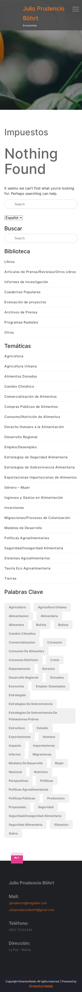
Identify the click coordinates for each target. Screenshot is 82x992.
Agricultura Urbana (20, 366)
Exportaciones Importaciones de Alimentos (40, 477)
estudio (42, 728)
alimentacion (19, 616)
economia (16, 686)
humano (49, 737)
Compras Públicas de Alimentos (31, 407)
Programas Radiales (21, 322)
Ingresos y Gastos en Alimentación (33, 497)
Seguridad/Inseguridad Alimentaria (33, 548)
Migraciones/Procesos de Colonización (37, 518)
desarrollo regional (23, 677)
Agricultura (14, 356)
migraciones (42, 754)
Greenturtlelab (41, 986)
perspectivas (18, 780)
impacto (15, 745)
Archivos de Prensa (20, 312)
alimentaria (49, 616)
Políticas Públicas (22, 798)
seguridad (46, 807)
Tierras (10, 578)
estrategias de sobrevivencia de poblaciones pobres (33, 716)
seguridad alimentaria (25, 824)
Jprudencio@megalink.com (28, 903)
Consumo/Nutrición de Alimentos (32, 417)
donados (57, 677)
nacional (15, 772)
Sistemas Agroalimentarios (27, 558)
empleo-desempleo (51, 686)
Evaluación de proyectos (25, 302)
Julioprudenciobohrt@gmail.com (31, 910)
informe (15, 754)
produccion (56, 798)
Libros (9, 262)
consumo (54, 642)
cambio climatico (22, 633)
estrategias (17, 695)
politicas (46, 780)
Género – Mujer (17, 487)
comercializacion (22, 642)
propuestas (17, 807)
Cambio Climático (19, 386)
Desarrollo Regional (21, 437)
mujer (59, 763)
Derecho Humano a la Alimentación (34, 427)
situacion (61, 824)
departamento (19, 668)
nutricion (41, 772)
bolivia (41, 625)
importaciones (44, 745)
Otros (9, 332)
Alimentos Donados (20, 376)
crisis (54, 660)
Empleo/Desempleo (20, 447)
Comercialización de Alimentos (30, 396)
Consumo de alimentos (26, 651)
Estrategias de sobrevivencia (30, 704)
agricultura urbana (52, 607)
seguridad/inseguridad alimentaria (35, 816)
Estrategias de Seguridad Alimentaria (36, 457)
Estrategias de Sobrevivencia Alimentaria (39, 467)
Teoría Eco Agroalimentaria (27, 568)
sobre (13, 833)
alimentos (16, 625)
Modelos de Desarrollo (23, 528)
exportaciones (20, 737)
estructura (17, 728)
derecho (48, 668)
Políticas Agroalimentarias (26, 538)
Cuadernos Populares (22, 292)
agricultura (17, 607)
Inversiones (14, 508)
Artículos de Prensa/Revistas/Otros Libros (40, 272)
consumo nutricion (23, 660)
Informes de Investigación (26, 282)
